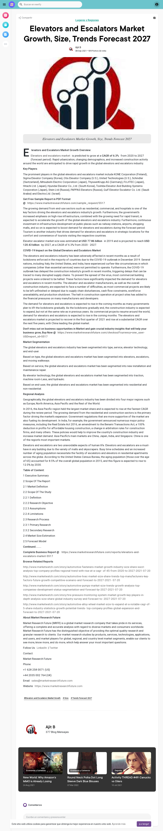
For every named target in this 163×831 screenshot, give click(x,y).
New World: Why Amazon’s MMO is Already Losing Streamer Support (39, 781)
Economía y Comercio (36, 770)
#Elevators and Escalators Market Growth (42, 698)
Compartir (26, 17)
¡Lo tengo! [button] (144, 824)
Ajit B (78, 47)
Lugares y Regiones (87, 20)
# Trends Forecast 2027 (81, 698)
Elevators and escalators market (50, 155)
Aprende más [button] (119, 824)
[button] (50, 4)
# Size (65, 698)
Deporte (118, 770)
